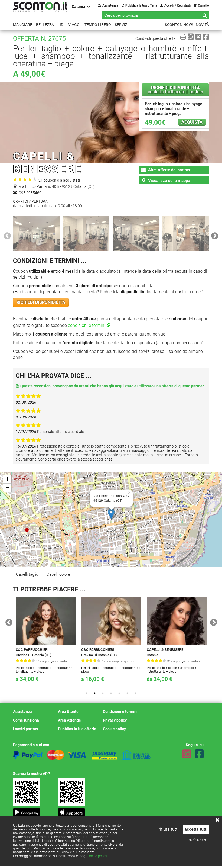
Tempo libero (97, 24)
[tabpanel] (46, 642)
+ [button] (7, 479)
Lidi (61, 24)
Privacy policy (115, 720)
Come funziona (26, 720)
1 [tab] (86, 693)
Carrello (203, 5)
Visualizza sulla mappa (168, 180)
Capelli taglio (27, 574)
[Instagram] (186, 754)
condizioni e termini (87, 325)
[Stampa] (183, 37)
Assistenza (110, 5)
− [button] (7, 487)
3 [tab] (103, 693)
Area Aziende (69, 720)
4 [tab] (111, 693)
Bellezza (45, 24)
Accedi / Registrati (177, 5)
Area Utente (68, 711)
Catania (78, 6)
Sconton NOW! (179, 24)
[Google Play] (26, 811)
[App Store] (71, 811)
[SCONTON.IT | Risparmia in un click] (40, 7)
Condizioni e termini (120, 711)
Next (213, 234)
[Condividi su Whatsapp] (191, 37)
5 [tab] (119, 693)
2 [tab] (94, 693)
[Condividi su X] (198, 37)
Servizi (121, 24)
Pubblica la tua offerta (141, 5)
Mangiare (22, 24)
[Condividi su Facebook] (206, 37)
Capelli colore (58, 574)
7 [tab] (135, 693)
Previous (6, 234)
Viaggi (74, 24)
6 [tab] (127, 693)
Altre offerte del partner (168, 170)
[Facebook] (199, 754)
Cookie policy (97, 856)
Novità (202, 24)
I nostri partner (25, 729)
